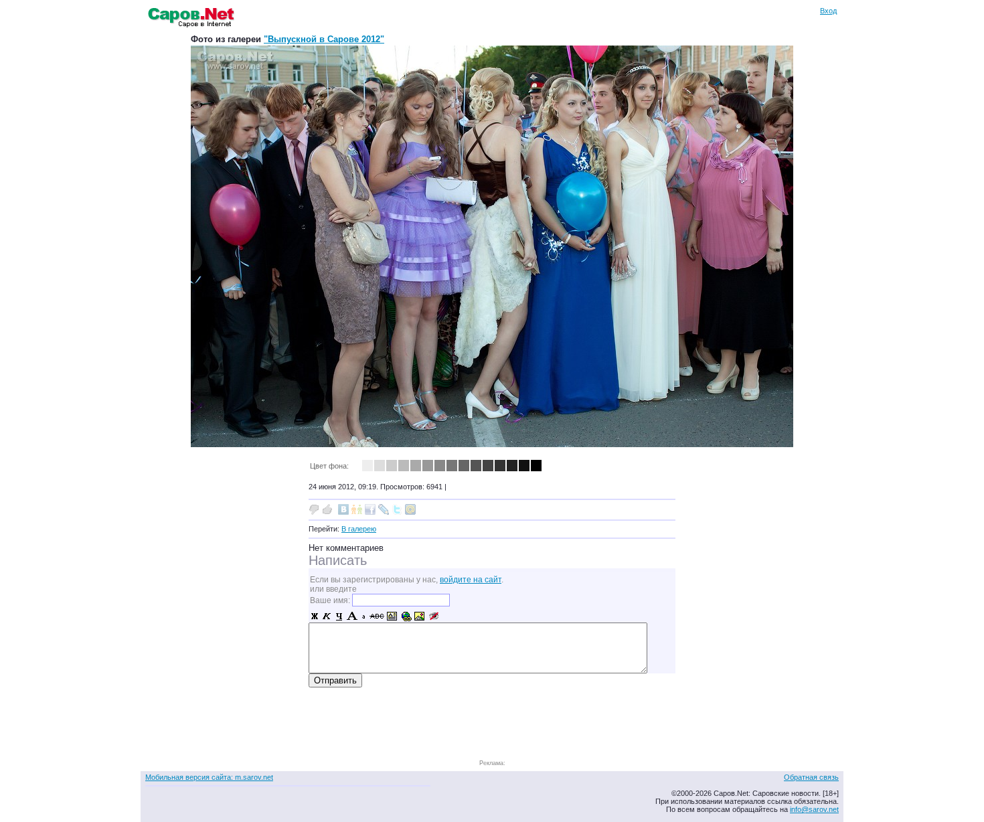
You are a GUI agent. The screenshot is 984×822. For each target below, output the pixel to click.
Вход (828, 11)
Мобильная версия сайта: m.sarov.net (209, 777)
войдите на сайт (470, 579)
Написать (338, 560)
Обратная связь (811, 777)
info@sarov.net (814, 809)
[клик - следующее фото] (492, 444)
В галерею (358, 529)
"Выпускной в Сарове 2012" (324, 39)
